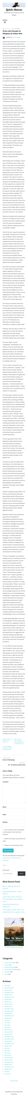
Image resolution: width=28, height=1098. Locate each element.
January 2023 (8, 1034)
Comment (6, 782)
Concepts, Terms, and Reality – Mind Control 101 (7, 740)
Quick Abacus (14, 9)
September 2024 (9, 997)
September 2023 (9, 1016)
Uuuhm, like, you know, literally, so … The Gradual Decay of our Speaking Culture (19, 741)
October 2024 (8, 995)
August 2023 (8, 1018)
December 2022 (9, 1037)
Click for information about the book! (14, 947)
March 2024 (8, 1002)
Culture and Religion (15, 28)
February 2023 (9, 1032)
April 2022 (7, 1053)
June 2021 (7, 1074)
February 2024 (9, 1004)
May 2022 (7, 1051)
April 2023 (7, 1027)
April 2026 (7, 985)
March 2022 (8, 1055)
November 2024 (9, 992)
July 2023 (7, 1020)
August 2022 (8, 1046)
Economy (7, 965)
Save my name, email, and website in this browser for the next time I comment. (13, 832)
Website (5, 822)
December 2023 (9, 1009)
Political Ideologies (10, 967)
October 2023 (8, 1013)
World (6, 974)
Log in (4, 865)
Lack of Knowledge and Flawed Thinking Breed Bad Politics (7, 747)
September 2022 (9, 1044)
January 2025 (8, 990)
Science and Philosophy (11, 970)
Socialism (7, 972)
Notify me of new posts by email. (14, 845)
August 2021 (8, 1069)
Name (5, 807)
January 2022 (8, 1060)
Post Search (6, 870)
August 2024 (8, 999)
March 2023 (8, 1030)
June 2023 (7, 1023)
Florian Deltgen (16, 37)
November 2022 (9, 1039)
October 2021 (8, 1064)
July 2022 (7, 1048)
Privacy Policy (14, 1081)
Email (5, 815)
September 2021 (9, 1067)
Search (21, 873)
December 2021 (9, 1062)
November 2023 (9, 1011)
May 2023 (7, 1025)
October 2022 (8, 1041)
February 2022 (9, 1058)
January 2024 (8, 1006)
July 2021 (7, 1071)
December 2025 (9, 988)
